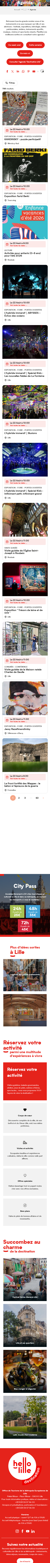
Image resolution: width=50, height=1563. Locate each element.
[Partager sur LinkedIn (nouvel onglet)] (18, 71)
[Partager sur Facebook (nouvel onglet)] (7, 71)
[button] (42, 71)
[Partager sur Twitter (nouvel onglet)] (12, 71)
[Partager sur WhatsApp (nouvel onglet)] (23, 71)
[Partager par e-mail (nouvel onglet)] (34, 71)
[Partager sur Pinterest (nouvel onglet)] (28, 71)
